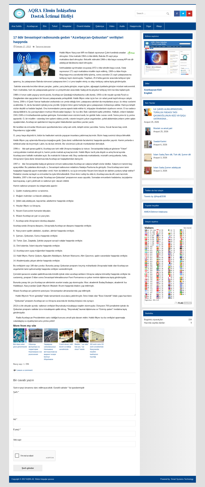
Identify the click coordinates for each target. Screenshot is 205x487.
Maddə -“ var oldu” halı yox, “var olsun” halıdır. (82, 346)
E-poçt (17, 429)
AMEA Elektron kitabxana (155, 212)
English (148, 93)
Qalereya (100, 26)
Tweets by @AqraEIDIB (155, 196)
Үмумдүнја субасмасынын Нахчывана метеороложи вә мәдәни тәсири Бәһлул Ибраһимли (50, 351)
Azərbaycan (32, 26)
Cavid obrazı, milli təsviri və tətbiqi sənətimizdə (66, 346)
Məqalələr (66, 26)
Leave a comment (24, 370)
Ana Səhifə (16, 26)
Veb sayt (17, 440)
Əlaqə (159, 26)
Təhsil (54, 26)
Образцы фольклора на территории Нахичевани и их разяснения (35, 349)
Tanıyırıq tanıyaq (43, 47)
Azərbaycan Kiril (152, 90)
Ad (15, 419)
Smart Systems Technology (182, 479)
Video (111, 26)
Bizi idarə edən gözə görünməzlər (20, 345)
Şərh (16, 392)
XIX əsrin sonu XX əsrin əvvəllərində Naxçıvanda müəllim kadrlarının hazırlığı (97, 350)
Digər (148, 26)
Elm (45, 26)
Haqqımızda (135, 26)
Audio (122, 26)
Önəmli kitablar (83, 26)
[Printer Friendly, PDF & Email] (131, 53)
